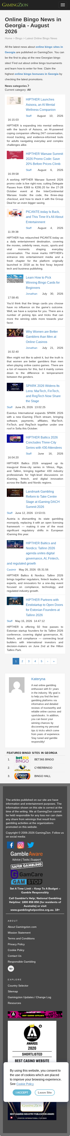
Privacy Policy (16, 944)
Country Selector (18, 985)
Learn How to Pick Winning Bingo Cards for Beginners (43, 282)
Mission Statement (19, 932)
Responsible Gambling (22, 961)
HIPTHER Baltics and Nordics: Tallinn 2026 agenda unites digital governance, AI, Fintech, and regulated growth (33, 553)
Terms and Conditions (21, 938)
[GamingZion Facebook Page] (10, 844)
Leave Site (45, 1092)
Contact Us (14, 955)
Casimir (11, 569)
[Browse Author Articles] (18, 684)
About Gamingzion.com (22, 926)
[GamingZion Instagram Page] (20, 844)
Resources (14, 1003)
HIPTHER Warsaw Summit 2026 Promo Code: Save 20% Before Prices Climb (44, 159)
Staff (29, 115)
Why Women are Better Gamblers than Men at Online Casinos (42, 337)
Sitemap (13, 991)
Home (8, 38)
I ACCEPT (22, 1092)
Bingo (18, 38)
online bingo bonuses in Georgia (37, 73)
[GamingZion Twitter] (30, 844)
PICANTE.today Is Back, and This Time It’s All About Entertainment (44, 217)
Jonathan (31, 293)
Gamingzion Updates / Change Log (29, 997)
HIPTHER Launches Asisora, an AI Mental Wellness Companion (41, 104)
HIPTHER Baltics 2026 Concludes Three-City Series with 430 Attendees (44, 442)
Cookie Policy (16, 950)
